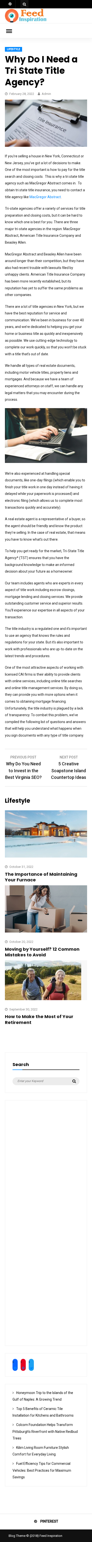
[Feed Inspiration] (26, 22)
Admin (46, 94)
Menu (12, 30)
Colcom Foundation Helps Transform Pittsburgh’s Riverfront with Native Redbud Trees (45, 1431)
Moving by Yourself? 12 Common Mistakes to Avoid (42, 952)
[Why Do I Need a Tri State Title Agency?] (46, 146)
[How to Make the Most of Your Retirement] (43, 999)
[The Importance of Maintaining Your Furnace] (46, 856)
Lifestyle (13, 49)
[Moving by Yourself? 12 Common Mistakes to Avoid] (46, 931)
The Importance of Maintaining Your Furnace (41, 877)
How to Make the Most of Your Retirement (39, 1019)
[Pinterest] (10, 4)
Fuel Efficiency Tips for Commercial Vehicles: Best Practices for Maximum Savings (42, 1470)
